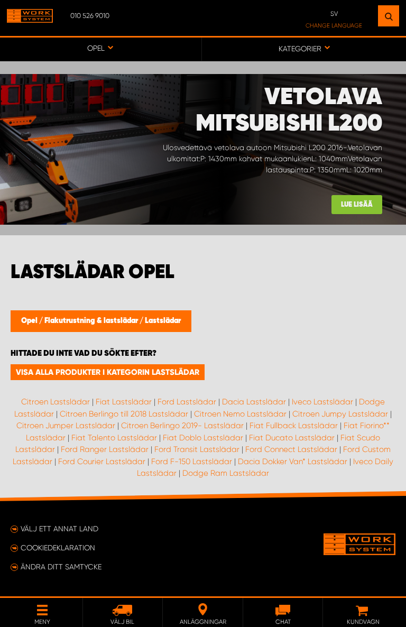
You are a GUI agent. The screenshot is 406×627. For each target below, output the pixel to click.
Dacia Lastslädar (254, 402)
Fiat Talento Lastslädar (114, 437)
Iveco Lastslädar (322, 402)
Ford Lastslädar (187, 402)
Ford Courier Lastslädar (101, 461)
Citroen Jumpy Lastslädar (340, 414)
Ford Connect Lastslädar (291, 449)
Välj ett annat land (59, 528)
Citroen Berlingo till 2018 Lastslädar (124, 414)
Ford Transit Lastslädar (196, 449)
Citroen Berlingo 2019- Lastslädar (182, 425)
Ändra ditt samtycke (61, 567)
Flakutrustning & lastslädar (92, 321)
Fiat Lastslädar (124, 402)
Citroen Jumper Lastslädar (65, 425)
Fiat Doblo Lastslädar (203, 437)
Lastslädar (163, 321)
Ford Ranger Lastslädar (105, 449)
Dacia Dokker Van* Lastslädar (292, 461)
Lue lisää (357, 204)
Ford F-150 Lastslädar (191, 461)
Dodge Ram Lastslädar (225, 473)
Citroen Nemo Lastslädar (240, 414)
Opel (30, 321)
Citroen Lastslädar (55, 402)
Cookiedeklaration (58, 547)
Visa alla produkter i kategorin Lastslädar (107, 372)
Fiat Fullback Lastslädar (294, 425)
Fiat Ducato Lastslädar (292, 437)
